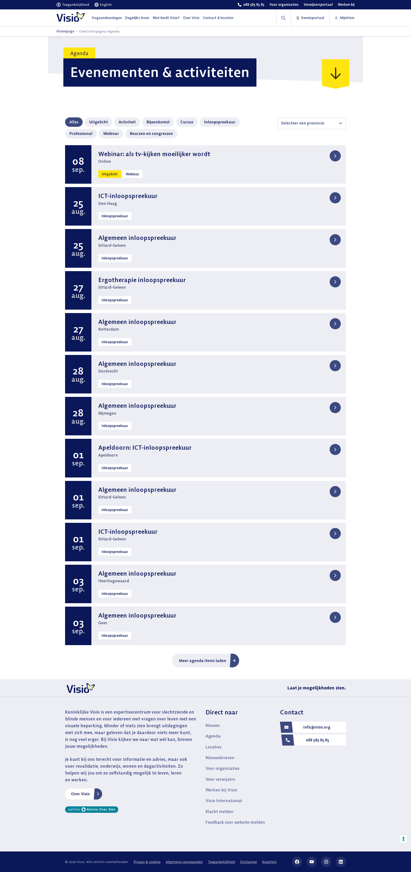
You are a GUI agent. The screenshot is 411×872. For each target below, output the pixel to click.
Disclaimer (248, 862)
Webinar (111, 133)
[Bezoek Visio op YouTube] (312, 862)
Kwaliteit (269, 862)
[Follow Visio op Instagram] (326, 862)
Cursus (186, 122)
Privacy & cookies (147, 862)
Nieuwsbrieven (220, 757)
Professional (80, 133)
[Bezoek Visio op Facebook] (297, 862)
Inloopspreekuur (219, 122)
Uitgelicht (98, 122)
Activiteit (127, 122)
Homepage (65, 31)
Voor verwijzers (220, 779)
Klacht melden (220, 811)
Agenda (213, 736)
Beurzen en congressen (151, 133)
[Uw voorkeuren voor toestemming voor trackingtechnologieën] (403, 839)
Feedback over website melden (235, 822)
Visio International (224, 800)
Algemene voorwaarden (184, 862)
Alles (73, 122)
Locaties (214, 746)
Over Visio (80, 793)
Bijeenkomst (158, 122)
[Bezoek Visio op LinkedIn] (341, 862)
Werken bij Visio (221, 789)
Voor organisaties (223, 768)
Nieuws (213, 725)
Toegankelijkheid (221, 862)
